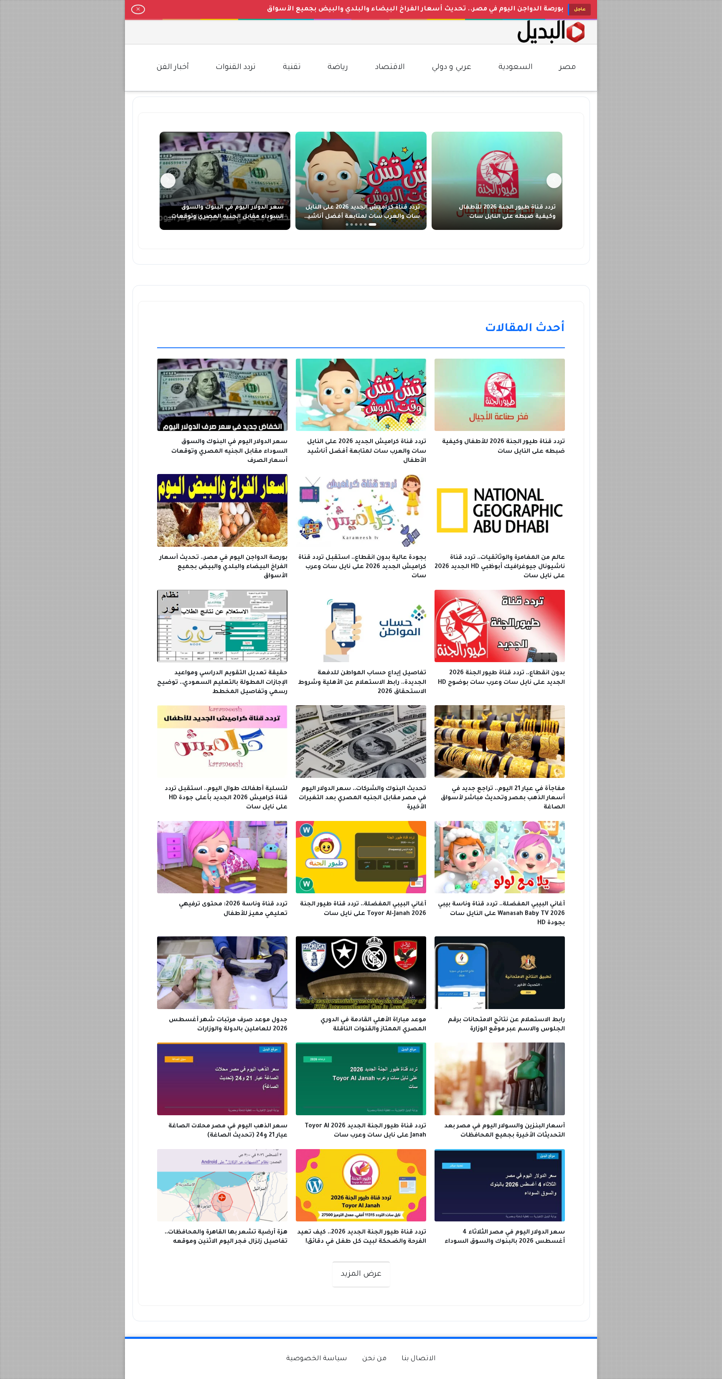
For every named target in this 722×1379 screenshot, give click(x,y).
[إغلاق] (138, 9)
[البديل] (551, 32)
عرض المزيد (361, 1274)
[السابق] (554, 180)
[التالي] (167, 180)
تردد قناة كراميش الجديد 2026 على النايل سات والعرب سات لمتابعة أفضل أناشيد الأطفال (362, 216)
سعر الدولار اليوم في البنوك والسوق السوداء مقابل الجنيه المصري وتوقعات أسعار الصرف (227, 216)
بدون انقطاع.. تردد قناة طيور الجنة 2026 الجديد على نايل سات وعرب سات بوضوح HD (428, 9)
